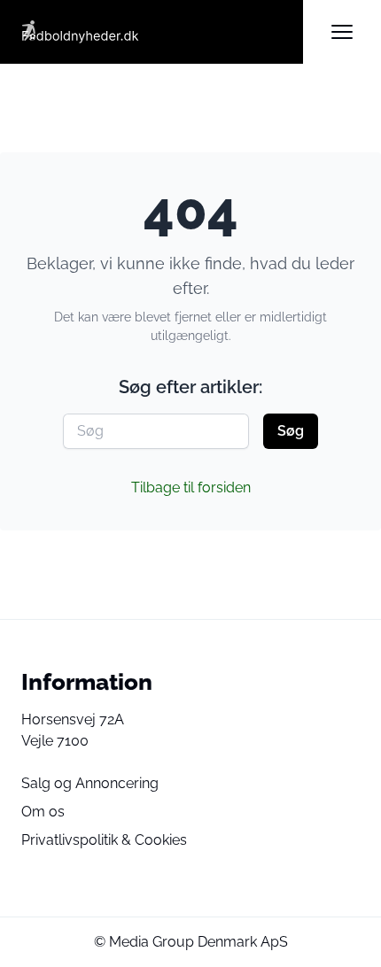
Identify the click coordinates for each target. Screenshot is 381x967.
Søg (290, 430)
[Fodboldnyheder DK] (162, 31)
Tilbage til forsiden (191, 487)
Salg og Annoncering (90, 783)
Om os (43, 811)
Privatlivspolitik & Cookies (104, 840)
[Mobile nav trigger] (342, 32)
